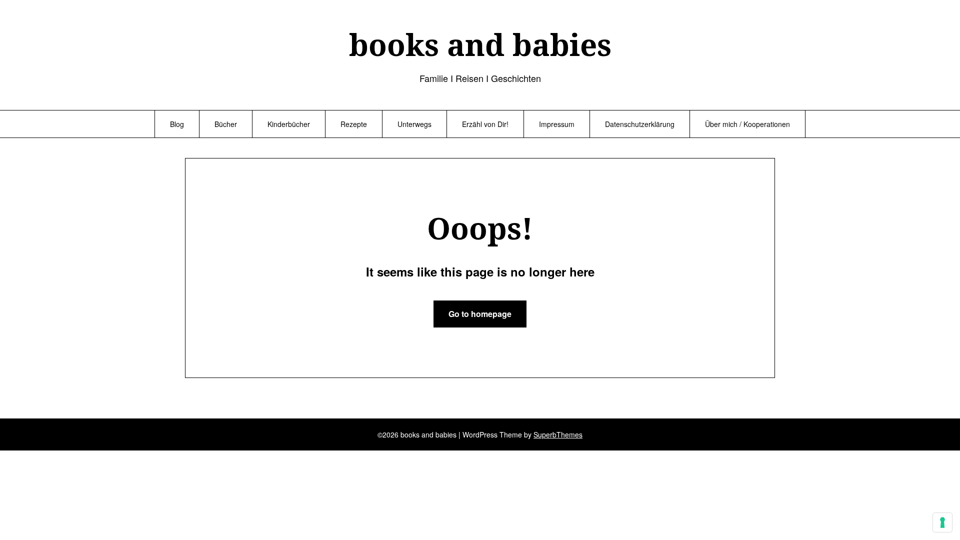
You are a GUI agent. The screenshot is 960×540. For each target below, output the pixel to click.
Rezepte (353, 124)
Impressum (556, 124)
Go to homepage (480, 314)
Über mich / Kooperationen (747, 124)
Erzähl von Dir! (485, 124)
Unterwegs (415, 124)
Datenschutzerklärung (639, 124)
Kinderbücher (289, 124)
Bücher (225, 124)
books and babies (480, 44)
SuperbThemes (558, 435)
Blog (177, 124)
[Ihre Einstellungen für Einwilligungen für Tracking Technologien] (942, 522)
